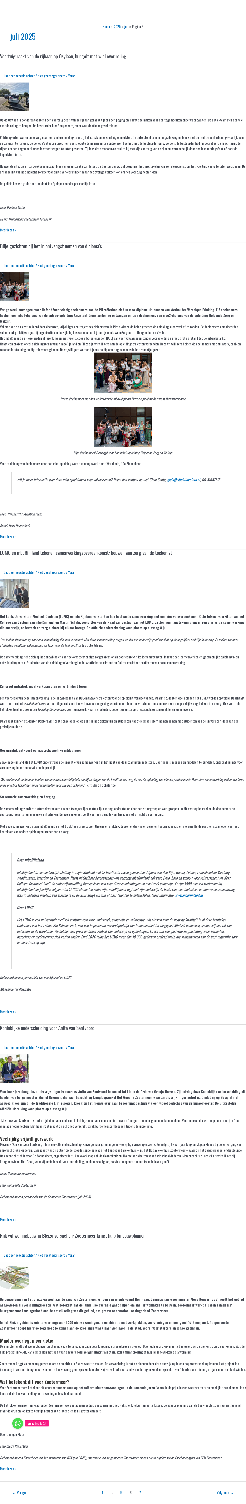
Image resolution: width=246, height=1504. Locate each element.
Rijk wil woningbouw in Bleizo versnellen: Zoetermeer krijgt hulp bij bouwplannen (72, 1235)
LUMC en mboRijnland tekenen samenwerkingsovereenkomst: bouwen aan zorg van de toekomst (86, 552)
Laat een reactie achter (19, 75)
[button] (17, 1423)
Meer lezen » (8, 229)
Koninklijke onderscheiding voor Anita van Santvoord (47, 1028)
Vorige (19, 1492)
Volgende (225, 1492)
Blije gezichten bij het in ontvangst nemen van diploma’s (51, 246)
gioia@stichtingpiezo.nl (183, 479)
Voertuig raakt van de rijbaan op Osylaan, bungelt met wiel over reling (63, 56)
